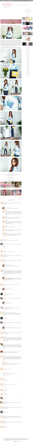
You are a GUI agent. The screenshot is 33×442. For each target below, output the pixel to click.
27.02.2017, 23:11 (19, 397)
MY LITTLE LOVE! (27, 41)
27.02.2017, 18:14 (19, 389)
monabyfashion (4, 372)
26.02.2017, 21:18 (19, 277)
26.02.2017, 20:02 (19, 207)
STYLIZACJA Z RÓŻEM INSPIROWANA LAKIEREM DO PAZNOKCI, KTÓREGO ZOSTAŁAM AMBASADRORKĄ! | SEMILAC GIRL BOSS (27, 36)
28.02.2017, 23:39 (19, 406)
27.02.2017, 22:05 (19, 393)
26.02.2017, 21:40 (19, 288)
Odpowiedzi (4, 263)
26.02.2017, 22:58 (19, 321)
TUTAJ (14, 175)
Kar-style (4, 250)
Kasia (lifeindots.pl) (5, 401)
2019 (27, 53)
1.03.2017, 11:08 (19, 411)
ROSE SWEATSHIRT (27, 46)
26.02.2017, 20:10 (19, 239)
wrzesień (27, 59)
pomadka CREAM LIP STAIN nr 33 (12, 289)
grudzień (27, 56)
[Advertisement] (10, 13)
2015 (27, 70)
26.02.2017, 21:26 (19, 293)
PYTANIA (12, 0)
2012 (27, 73)
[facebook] (28, 0)
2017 (27, 55)
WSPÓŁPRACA (9, 0)
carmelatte (4, 383)
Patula (3, 283)
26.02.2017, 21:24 (19, 220)
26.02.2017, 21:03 (19, 259)
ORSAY (20, 174)
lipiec (27, 61)
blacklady (4, 297)
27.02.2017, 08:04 (19, 368)
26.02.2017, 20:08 (19, 210)
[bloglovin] (26, 11)
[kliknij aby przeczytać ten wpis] (27, 19)
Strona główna (3, 0)
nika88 (4, 350)
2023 (27, 49)
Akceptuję (19, 441)
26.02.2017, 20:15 (19, 243)
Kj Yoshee (4, 411)
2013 (27, 72)
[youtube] (30, 11)
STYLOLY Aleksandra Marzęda (8, 207)
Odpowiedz (4, 204)
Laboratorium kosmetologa (6, 397)
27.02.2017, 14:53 (19, 383)
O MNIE (6, 0)
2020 (27, 52)
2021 (27, 51)
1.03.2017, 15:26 (19, 415)
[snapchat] (28, 11)
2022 (27, 50)
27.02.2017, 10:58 (19, 372)
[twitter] (29, 11)
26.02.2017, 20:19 (19, 250)
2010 (27, 75)
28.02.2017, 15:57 (19, 401)
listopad (27, 57)
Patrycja (4, 243)
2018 (27, 54)
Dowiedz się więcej (14, 441)
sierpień (27, 60)
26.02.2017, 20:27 (19, 254)
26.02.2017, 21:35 (19, 297)
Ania (3, 317)
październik (27, 58)
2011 (27, 74)
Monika (4, 343)
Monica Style (4, 415)
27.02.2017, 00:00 (19, 362)
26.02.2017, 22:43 (19, 317)
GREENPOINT (6, 174)
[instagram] (29, 0)
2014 (27, 71)
